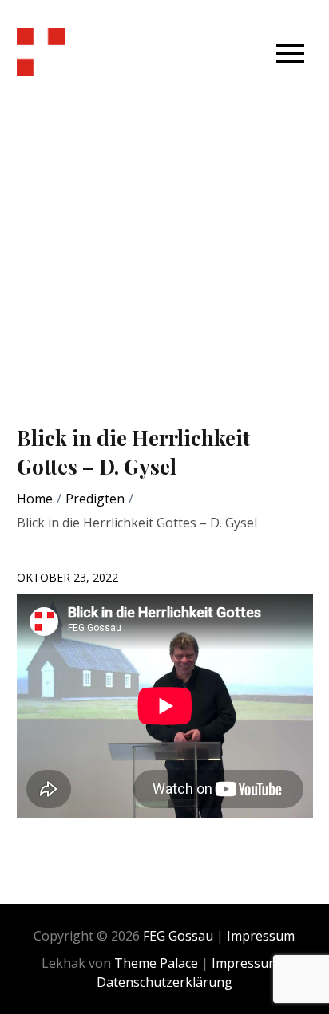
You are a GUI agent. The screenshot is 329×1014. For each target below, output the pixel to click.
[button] (290, 52)
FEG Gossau (178, 936)
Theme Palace (156, 963)
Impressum (261, 936)
